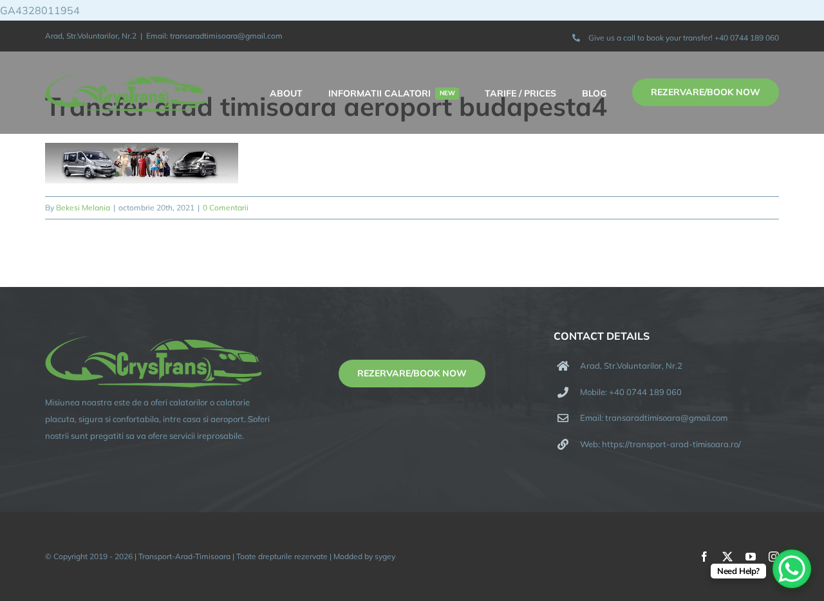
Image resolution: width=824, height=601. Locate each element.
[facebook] (704, 556)
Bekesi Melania (83, 207)
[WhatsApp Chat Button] (791, 569)
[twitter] (727, 556)
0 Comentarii (225, 207)
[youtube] (750, 556)
